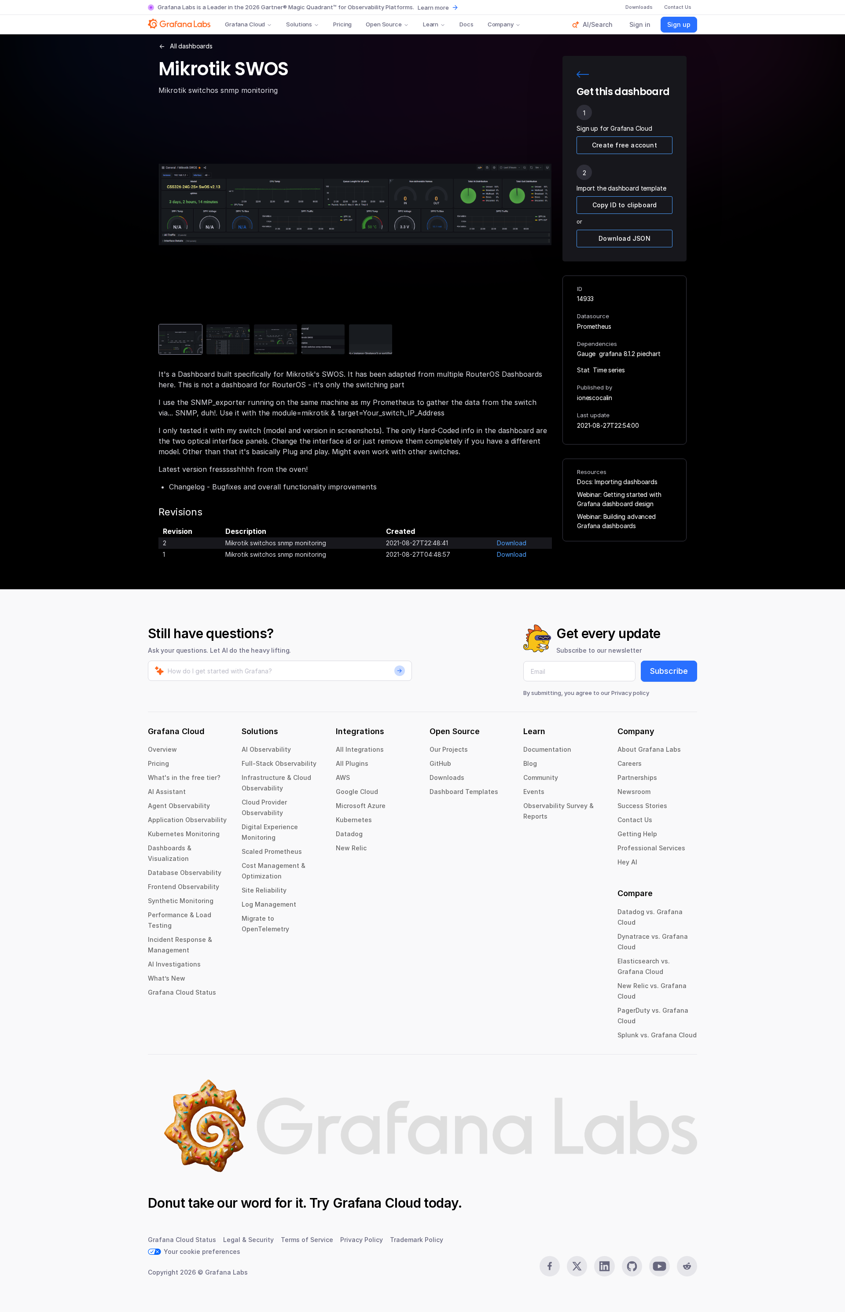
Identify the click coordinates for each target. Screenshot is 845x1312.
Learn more (433, 7)
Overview (162, 749)
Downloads (447, 777)
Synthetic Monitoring (180, 900)
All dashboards (191, 46)
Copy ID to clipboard (624, 205)
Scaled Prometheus (272, 851)
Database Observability (184, 872)
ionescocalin (594, 397)
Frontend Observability (183, 886)
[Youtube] (659, 1266)
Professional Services (651, 848)
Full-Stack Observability (279, 763)
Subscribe (669, 671)
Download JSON (624, 238)
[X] (577, 1266)
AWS (343, 777)
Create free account (624, 145)
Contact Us (634, 819)
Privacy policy (630, 692)
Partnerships (637, 777)
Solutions (299, 24)
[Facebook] (550, 1266)
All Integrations (360, 749)
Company (501, 24)
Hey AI (627, 862)
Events (533, 791)
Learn (430, 24)
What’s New (166, 978)
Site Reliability (264, 890)
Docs (466, 24)
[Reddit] (687, 1266)
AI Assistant (167, 791)
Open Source (384, 24)
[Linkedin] (604, 1266)
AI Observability (266, 749)
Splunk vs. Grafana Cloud (657, 1035)
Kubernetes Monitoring (184, 834)
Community (540, 777)
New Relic (351, 848)
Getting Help (637, 834)
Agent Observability (179, 805)
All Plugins (352, 763)
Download (511, 543)
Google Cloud (357, 791)
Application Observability (187, 819)
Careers (629, 763)
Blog (530, 763)
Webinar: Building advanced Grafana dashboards (616, 521)
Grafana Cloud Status (182, 992)
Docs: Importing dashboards (617, 481)
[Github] (632, 1266)
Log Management (269, 904)
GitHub (440, 763)
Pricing (342, 24)
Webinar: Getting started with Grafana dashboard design (619, 499)
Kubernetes (354, 819)
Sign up (679, 24)
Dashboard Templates (464, 791)
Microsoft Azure (361, 805)
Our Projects (449, 749)
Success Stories (642, 805)
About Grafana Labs (649, 749)
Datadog (349, 834)
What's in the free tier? (184, 777)
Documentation (547, 749)
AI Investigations (174, 964)
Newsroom (633, 791)
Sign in (639, 24)
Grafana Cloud (245, 24)
